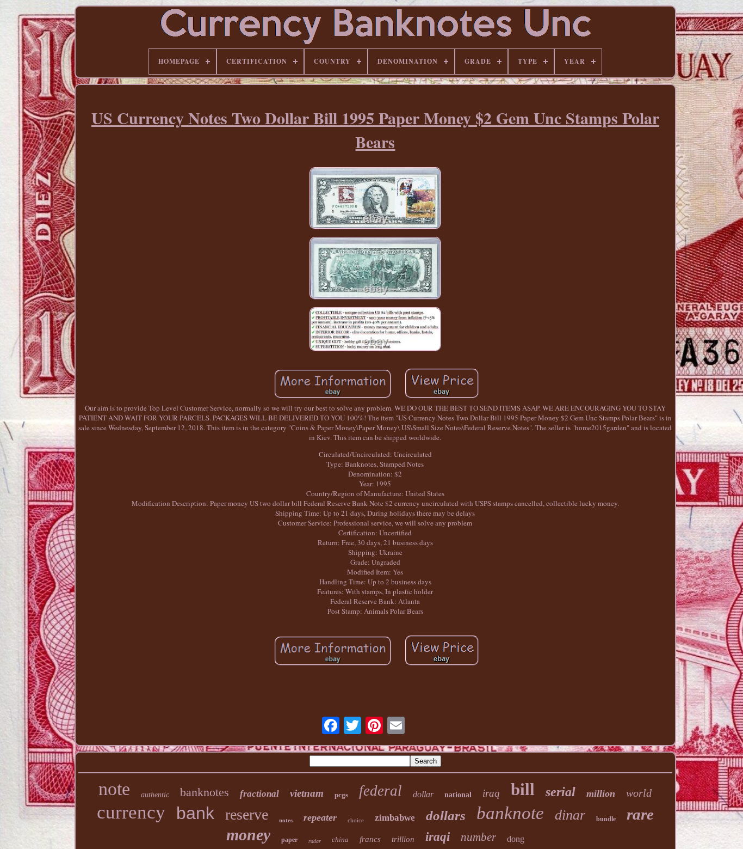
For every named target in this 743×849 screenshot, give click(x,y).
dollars (446, 815)
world (639, 793)
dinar (570, 815)
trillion (403, 839)
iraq (491, 793)
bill (523, 789)
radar (314, 841)
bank (195, 813)
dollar (423, 794)
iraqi (437, 837)
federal (380, 791)
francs (370, 839)
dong (515, 839)
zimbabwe (395, 818)
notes (286, 820)
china (340, 839)
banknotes (204, 792)
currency (131, 812)
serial (560, 792)
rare (640, 814)
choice (356, 820)
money (248, 835)
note (114, 789)
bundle (606, 819)
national (458, 795)
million (600, 793)
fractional (259, 794)
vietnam (307, 793)
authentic (155, 795)
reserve (246, 814)
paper (289, 840)
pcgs (341, 795)
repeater (320, 817)
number (478, 837)
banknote (510, 813)
